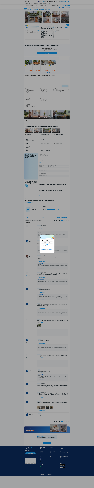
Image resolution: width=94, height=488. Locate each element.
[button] (47, 244)
